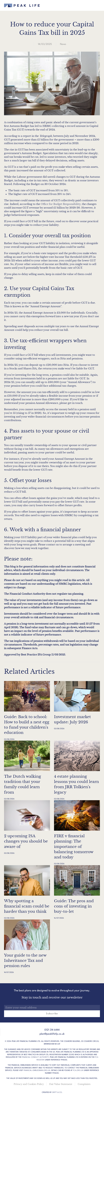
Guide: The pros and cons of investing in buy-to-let (74, 906)
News (63, 44)
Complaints (84, 1084)
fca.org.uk (78, 1070)
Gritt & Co (57, 1092)
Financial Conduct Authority (35, 1057)
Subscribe (52, 1014)
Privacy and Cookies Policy (29, 1084)
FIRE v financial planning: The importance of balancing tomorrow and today (73, 847)
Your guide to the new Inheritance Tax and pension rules (25, 960)
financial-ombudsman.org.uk (37, 1070)
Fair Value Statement (60, 1084)
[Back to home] (22, 5)
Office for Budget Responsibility (61, 204)
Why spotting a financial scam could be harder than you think (26, 906)
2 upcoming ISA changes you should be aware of (26, 841)
